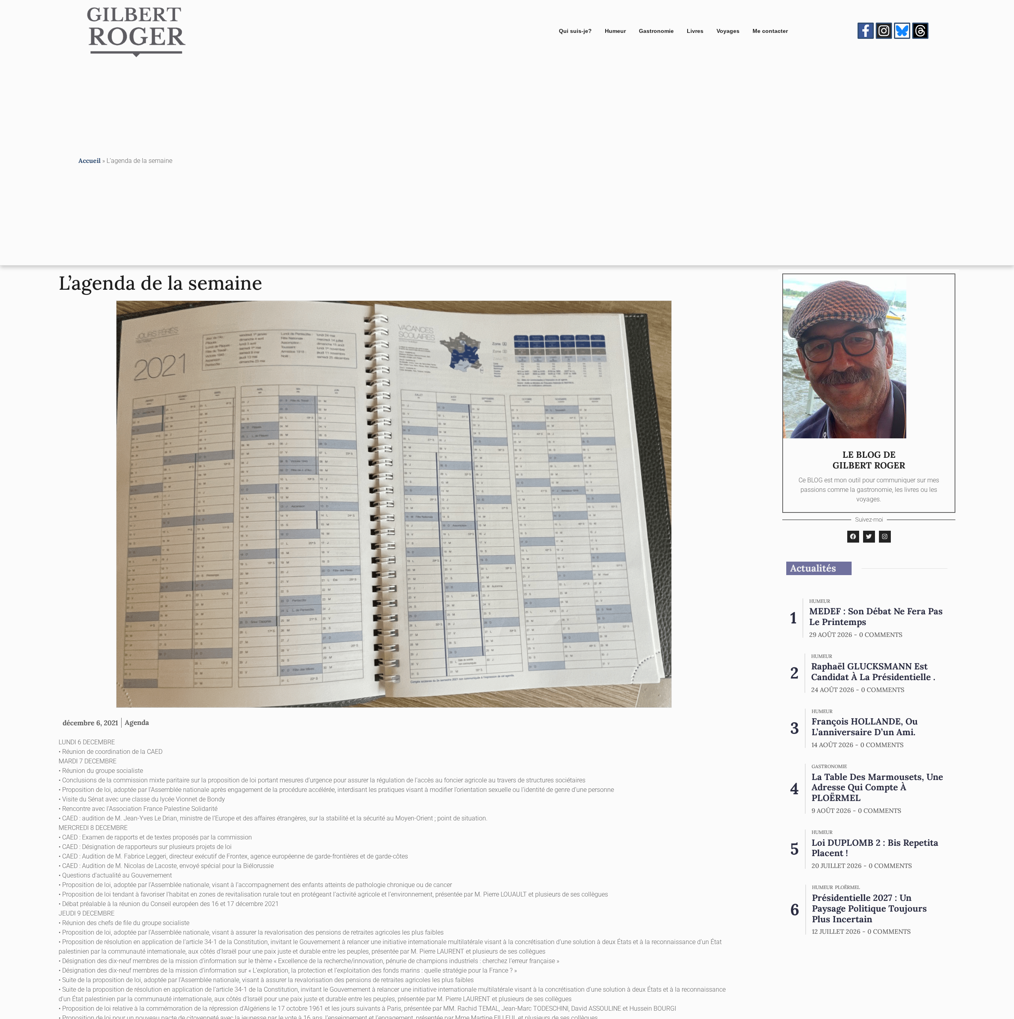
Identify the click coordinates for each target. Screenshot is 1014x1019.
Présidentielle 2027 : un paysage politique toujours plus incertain (869, 908)
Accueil (89, 160)
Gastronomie (656, 31)
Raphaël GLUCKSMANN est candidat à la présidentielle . (873, 671)
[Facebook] (853, 537)
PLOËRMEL (847, 887)
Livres (695, 31)
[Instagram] (884, 31)
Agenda (137, 722)
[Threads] (920, 31)
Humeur (615, 31)
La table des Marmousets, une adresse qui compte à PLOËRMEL (877, 787)
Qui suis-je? (575, 31)
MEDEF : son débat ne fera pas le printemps (876, 616)
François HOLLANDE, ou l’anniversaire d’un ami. (865, 726)
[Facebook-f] (866, 31)
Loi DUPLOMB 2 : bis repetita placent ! (875, 848)
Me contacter (770, 31)
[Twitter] (869, 537)
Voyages (728, 31)
